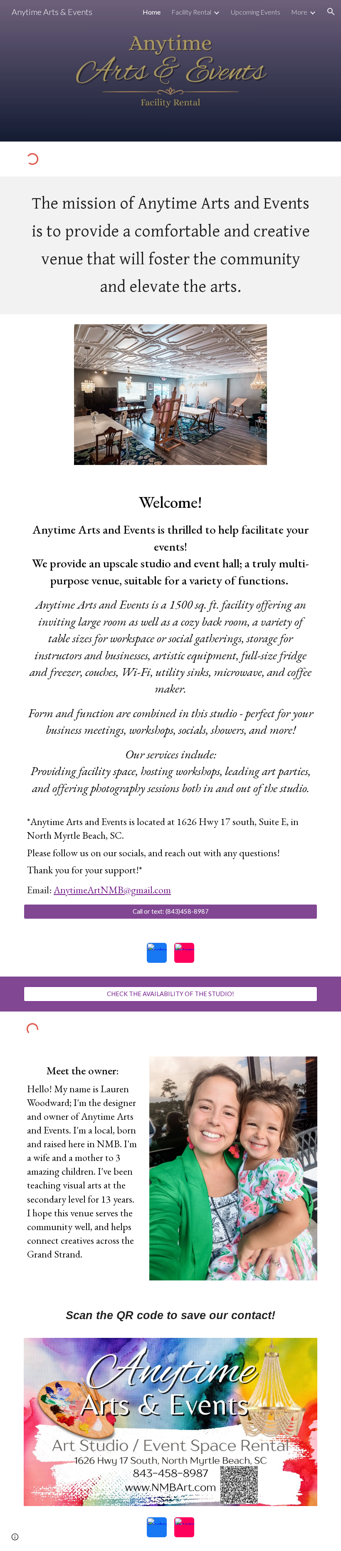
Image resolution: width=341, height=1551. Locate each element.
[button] (331, 12)
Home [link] (152, 12)
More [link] (299, 12)
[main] (170, 245)
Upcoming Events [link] (255, 12)
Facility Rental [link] (191, 12)
